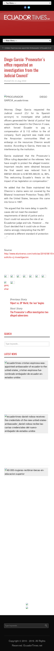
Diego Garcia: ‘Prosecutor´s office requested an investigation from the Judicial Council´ (24, 67)
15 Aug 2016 (20, 81)
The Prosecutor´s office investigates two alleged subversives (29, 313)
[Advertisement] (27, 27)
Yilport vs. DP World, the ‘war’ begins (27, 303)
